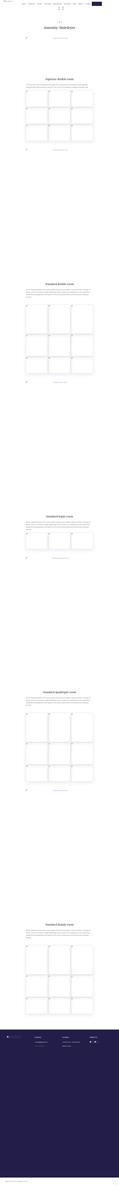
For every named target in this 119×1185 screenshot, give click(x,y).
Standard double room (59, 284)
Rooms (39, 4)
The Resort (31, 4)
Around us (67, 4)
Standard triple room (59, 516)
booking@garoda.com (41, 1042)
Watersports (57, 4)
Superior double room (59, 79)
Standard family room (59, 924)
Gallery (80, 4)
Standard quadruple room (59, 692)
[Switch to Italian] (59, 8)
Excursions (47, 4)
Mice (74, 4)
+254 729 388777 (39, 1046)
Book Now (96, 4)
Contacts (88, 4)
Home (24, 4)
